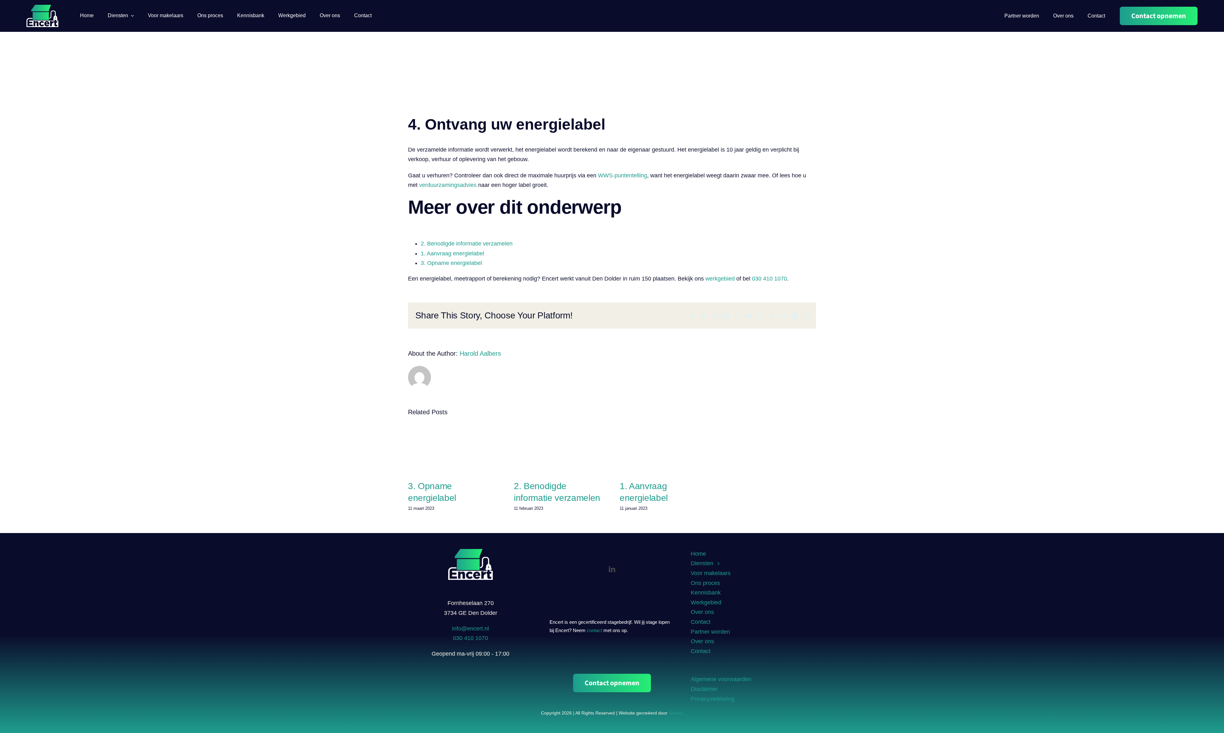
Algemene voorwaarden (721, 679)
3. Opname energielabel (451, 263)
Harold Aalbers (480, 353)
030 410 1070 (769, 278)
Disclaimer (704, 689)
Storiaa (676, 712)
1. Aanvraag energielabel (452, 253)
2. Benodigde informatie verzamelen (467, 243)
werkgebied (720, 278)
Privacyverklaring (712, 699)
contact (594, 630)
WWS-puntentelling (622, 175)
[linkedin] (612, 569)
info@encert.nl (470, 628)
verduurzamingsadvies (448, 185)
